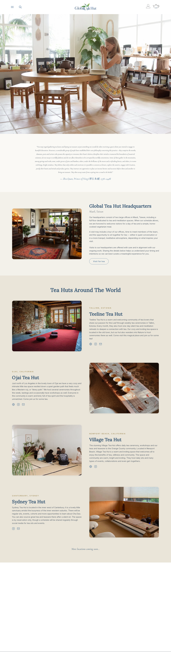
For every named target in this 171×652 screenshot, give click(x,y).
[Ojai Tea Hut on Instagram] (18, 404)
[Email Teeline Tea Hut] (100, 344)
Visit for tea (99, 261)
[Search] (23, 7)
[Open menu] (15, 7)
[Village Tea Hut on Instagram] (95, 466)
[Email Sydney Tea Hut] (18, 528)
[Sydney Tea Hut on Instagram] (13, 528)
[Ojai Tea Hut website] (13, 404)
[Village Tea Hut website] (90, 466)
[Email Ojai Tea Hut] (23, 404)
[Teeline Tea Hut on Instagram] (95, 344)
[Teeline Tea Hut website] (90, 344)
